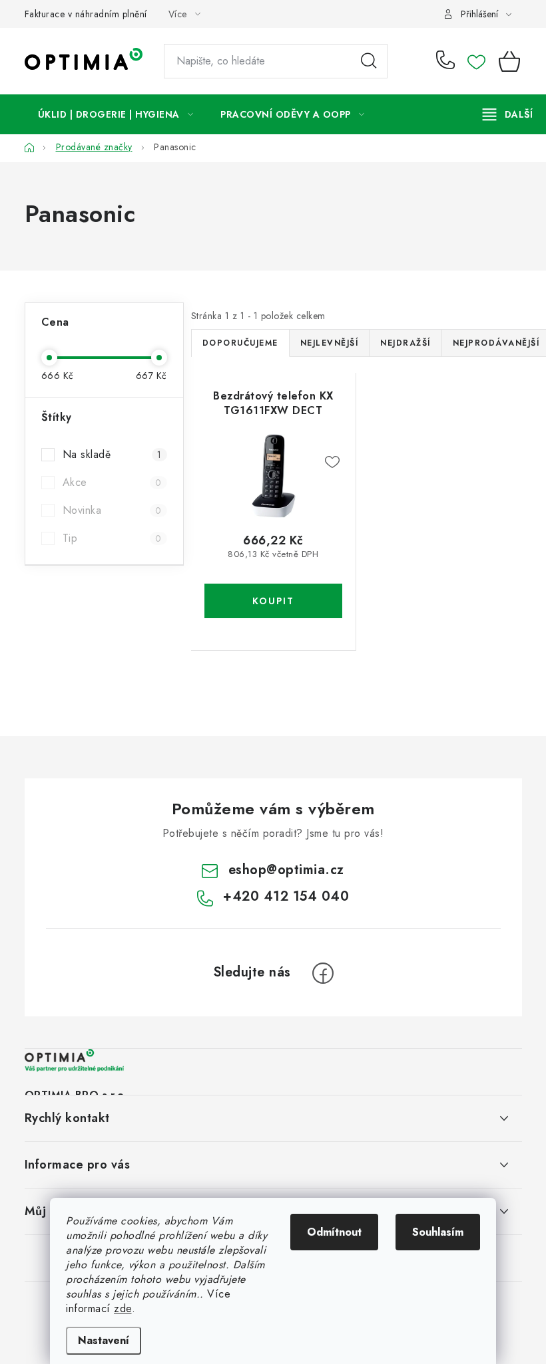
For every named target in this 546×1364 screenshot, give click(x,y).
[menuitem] (116, 114)
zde (123, 1308)
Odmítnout (334, 1232)
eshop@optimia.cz (286, 869)
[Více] (507, 114)
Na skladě (112, 454)
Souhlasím (437, 1232)
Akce (112, 482)
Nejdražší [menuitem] (405, 343)
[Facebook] (323, 973)
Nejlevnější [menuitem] (329, 343)
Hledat (369, 61)
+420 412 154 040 (448, 61)
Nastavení (103, 1340)
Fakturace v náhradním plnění (86, 14)
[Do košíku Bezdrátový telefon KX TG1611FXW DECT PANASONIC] (273, 601)
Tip (112, 538)
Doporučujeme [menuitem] (240, 343)
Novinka (112, 510)
